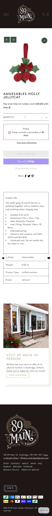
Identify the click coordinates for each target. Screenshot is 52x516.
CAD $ (10, 488)
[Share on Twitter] (29, 175)
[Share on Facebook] (25, 175)
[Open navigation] (6, 14)
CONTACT (15, 463)
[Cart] (48, 14)
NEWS (33, 463)
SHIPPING (28, 466)
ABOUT (25, 463)
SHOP (6, 463)
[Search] (43, 14)
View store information (27, 143)
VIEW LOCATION (17, 375)
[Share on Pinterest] (32, 175)
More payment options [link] (26, 168)
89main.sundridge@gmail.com (35, 458)
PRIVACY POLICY (11, 470)
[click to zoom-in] (44, 40)
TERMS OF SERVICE (30, 470)
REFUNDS (17, 466)
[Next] (13, 40)
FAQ (40, 463)
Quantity (8, 117)
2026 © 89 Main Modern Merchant (18, 508)
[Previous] (7, 40)
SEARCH (7, 466)
